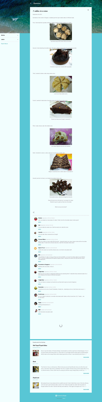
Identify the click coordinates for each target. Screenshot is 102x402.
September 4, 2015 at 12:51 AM (47, 225)
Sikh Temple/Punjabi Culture (40, 345)
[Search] (91, 4)
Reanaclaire (41, 287)
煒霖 (39, 309)
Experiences (37, 3)
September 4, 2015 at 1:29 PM (50, 287)
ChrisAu (40, 218)
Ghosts (34, 361)
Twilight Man (41, 271)
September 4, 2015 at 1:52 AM (48, 232)
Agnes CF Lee (41, 247)
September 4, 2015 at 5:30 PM (47, 302)
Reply (39, 222)
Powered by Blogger (61, 395)
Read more (86, 357)
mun (39, 225)
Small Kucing (41, 294)
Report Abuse (4, 43)
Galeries (64, 398)
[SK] (39, 255)
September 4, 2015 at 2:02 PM (50, 294)
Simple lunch (36, 378)
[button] (88, 10)
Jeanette (40, 232)
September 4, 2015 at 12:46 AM (48, 218)
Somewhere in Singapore (44, 264)
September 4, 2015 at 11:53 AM (51, 280)
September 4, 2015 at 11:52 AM (51, 271)
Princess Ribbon (42, 239)
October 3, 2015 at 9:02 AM (46, 309)
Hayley (39, 302)
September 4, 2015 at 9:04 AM (56, 264)
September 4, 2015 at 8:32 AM (51, 247)
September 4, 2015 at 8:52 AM (46, 254)
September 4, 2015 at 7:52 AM (52, 239)
